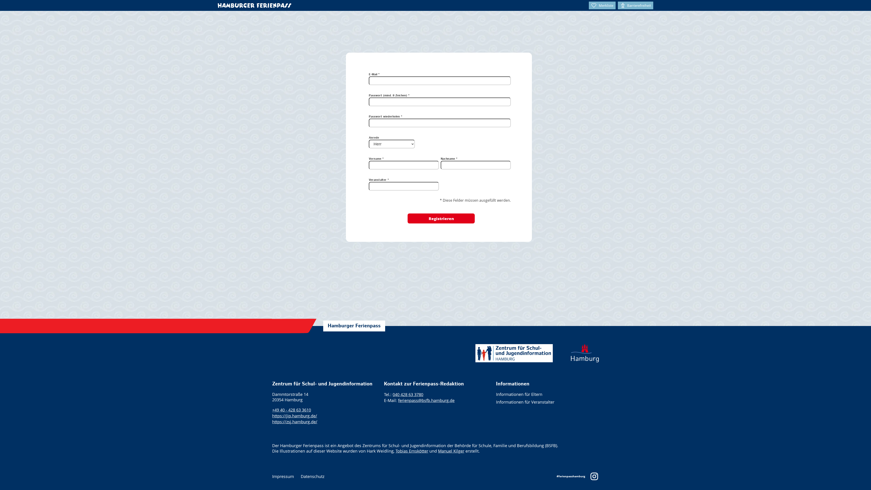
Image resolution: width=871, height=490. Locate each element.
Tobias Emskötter (412, 451)
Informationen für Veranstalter (525, 402)
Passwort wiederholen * (385, 116)
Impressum (283, 476)
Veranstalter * (379, 180)
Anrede (374, 138)
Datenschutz (312, 476)
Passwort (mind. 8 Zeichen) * (389, 95)
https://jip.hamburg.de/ (294, 416)
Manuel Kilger (451, 451)
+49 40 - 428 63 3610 (291, 410)
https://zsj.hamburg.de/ (294, 421)
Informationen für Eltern (519, 394)
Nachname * (449, 159)
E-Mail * (374, 74)
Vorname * (376, 159)
